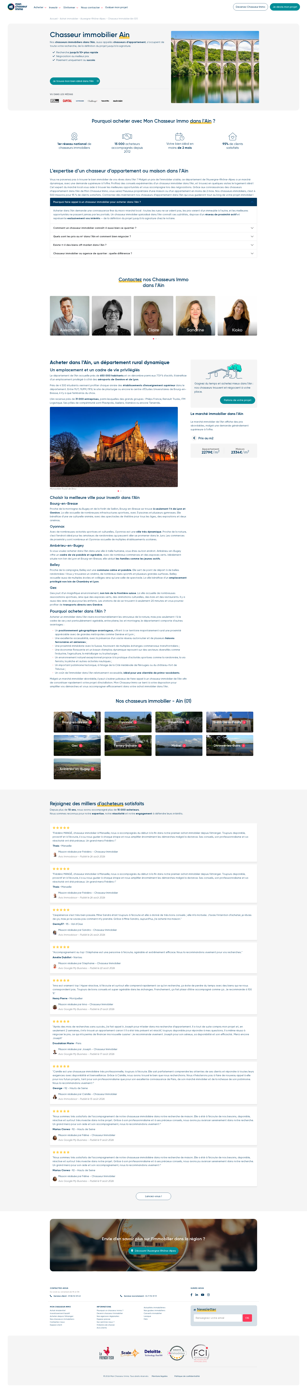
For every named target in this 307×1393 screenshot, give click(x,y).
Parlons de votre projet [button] (237, 400)
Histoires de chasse (106, 1325)
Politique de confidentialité (187, 1376)
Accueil (54, 18)
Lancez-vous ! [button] (153, 1196)
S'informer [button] (69, 7)
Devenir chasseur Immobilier (110, 1313)
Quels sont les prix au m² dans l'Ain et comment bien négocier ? (92, 236)
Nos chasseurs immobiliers (62, 1319)
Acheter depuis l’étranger (61, 1316)
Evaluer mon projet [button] (117, 7)
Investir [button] (53, 7)
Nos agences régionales (108, 1316)
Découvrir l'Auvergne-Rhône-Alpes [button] (155, 1250)
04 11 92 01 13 (151, 1296)
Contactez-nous (57, 1322)
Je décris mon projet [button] (285, 6)
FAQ (145, 1319)
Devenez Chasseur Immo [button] (250, 6)
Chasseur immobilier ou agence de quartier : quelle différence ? (92, 253)
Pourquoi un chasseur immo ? (110, 1310)
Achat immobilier (69, 18)
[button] (153, 338)
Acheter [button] (39, 7)
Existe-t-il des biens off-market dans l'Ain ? (79, 244)
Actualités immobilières (154, 1307)
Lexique (147, 1316)
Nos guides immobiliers (154, 1310)
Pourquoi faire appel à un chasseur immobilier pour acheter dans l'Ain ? (97, 201)
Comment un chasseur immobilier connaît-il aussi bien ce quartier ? (94, 227)
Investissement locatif (60, 1313)
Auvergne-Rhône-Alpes (93, 18)
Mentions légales (159, 1376)
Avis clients (102, 1328)
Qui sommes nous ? (105, 1322)
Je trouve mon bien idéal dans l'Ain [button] (73, 81)
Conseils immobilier (153, 1313)
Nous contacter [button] (90, 7)
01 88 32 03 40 (74, 1296)
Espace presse (103, 1319)
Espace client (56, 1325)
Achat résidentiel (58, 1310)
